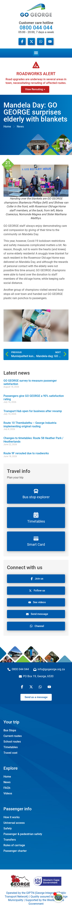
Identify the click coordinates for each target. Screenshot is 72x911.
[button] (36, 52)
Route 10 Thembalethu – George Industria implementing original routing (29, 424)
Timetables (10, 747)
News (6, 782)
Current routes (12, 736)
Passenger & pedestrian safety (22, 834)
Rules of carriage (14, 845)
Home (7, 776)
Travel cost (10, 752)
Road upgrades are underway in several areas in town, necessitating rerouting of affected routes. (36, 81)
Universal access (14, 822)
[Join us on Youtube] (49, 41)
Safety (7, 828)
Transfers (9, 839)
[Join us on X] (31, 41)
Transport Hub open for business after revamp (32, 411)
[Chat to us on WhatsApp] (41, 686)
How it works (11, 817)
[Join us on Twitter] (31, 686)
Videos (7, 793)
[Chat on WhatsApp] (40, 41)
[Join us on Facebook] (22, 41)
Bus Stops (9, 730)
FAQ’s (6, 787)
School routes (12, 741)
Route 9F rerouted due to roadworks (26, 453)
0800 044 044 (36, 27)
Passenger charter (15, 851)
